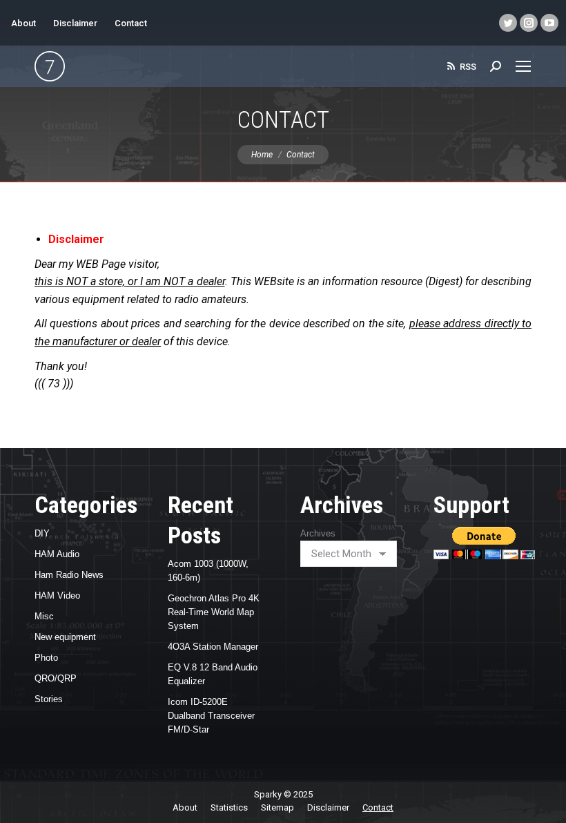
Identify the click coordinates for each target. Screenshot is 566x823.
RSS (468, 66)
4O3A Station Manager (213, 646)
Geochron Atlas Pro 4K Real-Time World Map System (214, 612)
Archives (317, 533)
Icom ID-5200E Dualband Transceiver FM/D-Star (211, 716)
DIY (42, 533)
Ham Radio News (69, 575)
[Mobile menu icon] (523, 66)
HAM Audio (57, 554)
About (23, 23)
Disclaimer (75, 23)
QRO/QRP (56, 678)
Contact (131, 23)
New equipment (65, 637)
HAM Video (57, 595)
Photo (46, 657)
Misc (44, 616)
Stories (49, 699)
